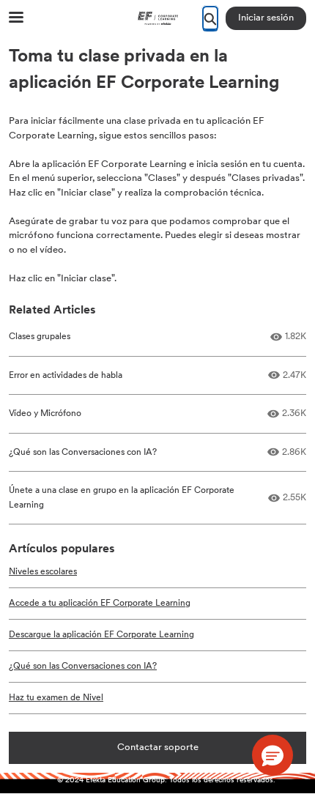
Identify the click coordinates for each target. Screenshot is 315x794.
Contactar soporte (158, 747)
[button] (272, 755)
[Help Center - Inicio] (157, 18)
